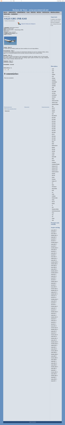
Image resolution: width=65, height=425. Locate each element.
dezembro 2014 (54, 311)
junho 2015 (53, 308)
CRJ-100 (53, 149)
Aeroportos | (21, 12)
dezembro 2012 (54, 329)
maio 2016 (53, 302)
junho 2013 (53, 320)
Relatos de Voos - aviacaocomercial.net (30, 10)
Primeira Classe (54, 197)
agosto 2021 (53, 260)
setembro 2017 (53, 293)
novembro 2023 (54, 247)
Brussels (53, 147)
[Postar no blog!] (5, 69)
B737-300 (53, 117)
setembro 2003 (53, 375)
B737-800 (53, 126)
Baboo (53, 141)
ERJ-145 (53, 175)
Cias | (28, 12)
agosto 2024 (53, 244)
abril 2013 (53, 324)
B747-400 (53, 132)
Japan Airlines (54, 188)
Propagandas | (55, 12)
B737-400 (53, 119)
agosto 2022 (53, 253)
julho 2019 (53, 274)
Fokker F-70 (54, 181)
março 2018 (53, 286)
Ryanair (53, 203)
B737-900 (53, 128)
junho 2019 (53, 276)
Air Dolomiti (54, 95)
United (53, 218)
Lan (52, 192)
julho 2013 (53, 318)
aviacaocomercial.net (11, 20)
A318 (53, 68)
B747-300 (53, 130)
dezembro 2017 (54, 290)
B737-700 (53, 124)
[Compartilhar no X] (7, 69)
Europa (53, 177)
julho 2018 (53, 283)
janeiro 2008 (53, 359)
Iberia (53, 184)
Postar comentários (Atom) (11, 108)
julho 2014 (53, 313)
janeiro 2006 (53, 364)
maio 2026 (53, 231)
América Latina (54, 102)
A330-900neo (54, 81)
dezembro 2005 (54, 366)
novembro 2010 (54, 343)
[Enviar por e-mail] (4, 69)
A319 (53, 70)
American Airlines (55, 104)
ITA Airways (54, 186)
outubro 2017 (53, 292)
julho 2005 (53, 370)
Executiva (53, 179)
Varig (53, 220)
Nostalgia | (46, 12)
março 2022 (53, 256)
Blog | (6, 12)
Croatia (53, 152)
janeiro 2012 (53, 336)
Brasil (53, 143)
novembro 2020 (54, 261)
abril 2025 (53, 240)
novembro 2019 (54, 272)
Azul (53, 113)
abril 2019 (53, 279)
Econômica (54, 162)
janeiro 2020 (53, 269)
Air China (53, 93)
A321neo (53, 78)
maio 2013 (53, 322)
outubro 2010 (53, 345)
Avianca (53, 111)
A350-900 (53, 85)
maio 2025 (53, 238)
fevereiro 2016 (53, 306)
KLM (53, 190)
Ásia (52, 106)
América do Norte (55, 100)
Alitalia (53, 98)
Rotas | (39, 12)
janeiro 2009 (53, 352)
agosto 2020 (53, 265)
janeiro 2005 (53, 373)
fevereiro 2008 (53, 357)
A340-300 (53, 83)
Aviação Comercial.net (32, 422)
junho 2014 (53, 315)
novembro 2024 (54, 242)
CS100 (53, 154)
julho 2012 (53, 332)
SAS (53, 207)
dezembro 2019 (54, 270)
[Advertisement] (56, 46)
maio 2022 (53, 254)
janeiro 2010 (53, 348)
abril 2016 (53, 304)
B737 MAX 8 (54, 115)
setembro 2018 (53, 281)
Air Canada (54, 91)
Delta (53, 158)
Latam (53, 194)
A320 (53, 72)
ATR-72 (53, 108)
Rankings (14, 14)
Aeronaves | (12, 12)
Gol (52, 182)
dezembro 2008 (54, 354)
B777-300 (53, 139)
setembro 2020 (53, 263)
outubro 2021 (53, 258)
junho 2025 (53, 237)
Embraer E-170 (54, 166)
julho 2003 (53, 377)
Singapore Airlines (55, 209)
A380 (53, 87)
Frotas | (33, 12)
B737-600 (53, 123)
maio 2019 (53, 277)
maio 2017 (53, 297)
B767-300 (53, 136)
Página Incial (7, 110)
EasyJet (53, 160)
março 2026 (53, 233)
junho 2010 (53, 347)
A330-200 (53, 80)
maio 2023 (53, 251)
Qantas (53, 199)
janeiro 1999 (53, 379)
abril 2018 (53, 285)
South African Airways (56, 210)
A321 (53, 76)
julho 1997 (53, 380)
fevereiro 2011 (53, 338)
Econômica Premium (55, 164)
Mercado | (7, 14)
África (53, 89)
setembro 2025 (53, 235)
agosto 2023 (53, 249)
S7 (52, 205)
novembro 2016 (54, 299)
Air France (54, 96)
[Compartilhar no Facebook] (8, 69)
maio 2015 (53, 309)
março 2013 (53, 325)
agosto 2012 (53, 331)
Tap (52, 216)
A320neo (53, 74)
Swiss (53, 212)
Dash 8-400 (54, 156)
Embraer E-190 (54, 167)
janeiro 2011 (53, 340)
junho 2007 (53, 361)
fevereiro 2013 (53, 327)
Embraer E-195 (54, 169)
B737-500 (53, 121)
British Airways (54, 145)
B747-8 (53, 134)
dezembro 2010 (54, 341)
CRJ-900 (53, 151)
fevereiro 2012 (53, 334)
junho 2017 (53, 295)
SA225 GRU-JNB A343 (15, 18)
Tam (52, 214)
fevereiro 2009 (53, 350)
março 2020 (53, 267)
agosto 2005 (53, 368)
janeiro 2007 (53, 363)
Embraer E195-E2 (55, 171)
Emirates (53, 173)
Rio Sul (53, 201)
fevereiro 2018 (53, 288)
